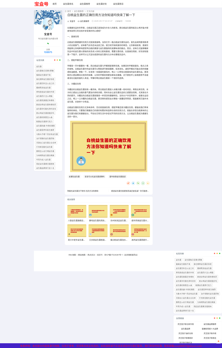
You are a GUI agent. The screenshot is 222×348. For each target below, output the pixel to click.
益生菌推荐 (85, 4)
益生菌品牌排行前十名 (45, 168)
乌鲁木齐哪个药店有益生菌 (47, 134)
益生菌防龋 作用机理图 (45, 126)
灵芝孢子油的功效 (185, 333)
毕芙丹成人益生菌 (43, 159)
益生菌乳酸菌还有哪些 (45, 100)
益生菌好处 (101, 4)
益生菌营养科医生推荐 (45, 130)
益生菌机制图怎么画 (44, 117)
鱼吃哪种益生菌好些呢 (45, 79)
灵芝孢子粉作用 (210, 333)
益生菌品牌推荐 (210, 324)
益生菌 (39, 66)
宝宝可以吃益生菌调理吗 (94, 176)
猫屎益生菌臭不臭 (43, 75)
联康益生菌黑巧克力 (44, 121)
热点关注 (91, 255)
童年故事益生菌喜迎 (117, 176)
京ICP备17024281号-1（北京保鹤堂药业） (121, 255)
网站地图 (81, 255)
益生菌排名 (68, 4)
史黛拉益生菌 (74, 176)
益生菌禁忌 (118, 4)
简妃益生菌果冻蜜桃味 (45, 164)
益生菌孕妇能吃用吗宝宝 (46, 109)
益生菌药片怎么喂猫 (44, 96)
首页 (55, 4)
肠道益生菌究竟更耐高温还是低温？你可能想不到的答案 (133, 191)
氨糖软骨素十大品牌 (210, 329)
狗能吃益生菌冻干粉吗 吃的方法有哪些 (82, 191)
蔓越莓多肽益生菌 (43, 87)
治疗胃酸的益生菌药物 (45, 138)
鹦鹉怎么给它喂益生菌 (45, 151)
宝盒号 (72, 21)
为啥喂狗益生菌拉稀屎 (45, 155)
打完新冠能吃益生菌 (44, 147)
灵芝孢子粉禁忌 (210, 338)
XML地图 (72, 255)
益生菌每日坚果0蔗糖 (45, 71)
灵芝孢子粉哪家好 (185, 338)
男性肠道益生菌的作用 (45, 92)
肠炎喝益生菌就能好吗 (45, 113)
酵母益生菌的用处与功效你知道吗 (103, 220)
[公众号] (48, 43)
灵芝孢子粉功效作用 (186, 324)
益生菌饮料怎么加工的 (45, 83)
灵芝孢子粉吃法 (185, 342)
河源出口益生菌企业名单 (46, 143)
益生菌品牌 (185, 329)
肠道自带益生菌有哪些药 (46, 104)
